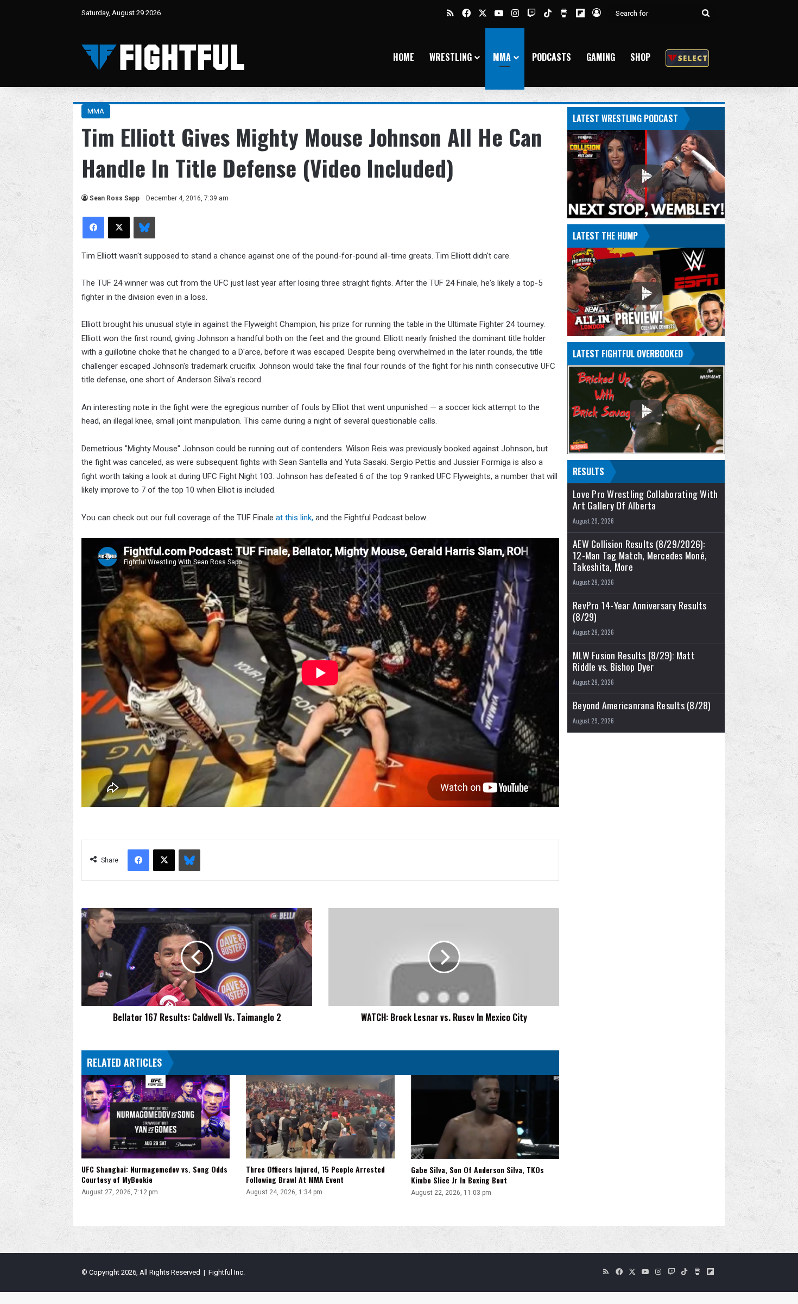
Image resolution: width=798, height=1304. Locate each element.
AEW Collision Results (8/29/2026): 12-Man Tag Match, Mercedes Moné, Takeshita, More (640, 555)
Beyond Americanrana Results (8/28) (642, 705)
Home (403, 57)
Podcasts (551, 57)
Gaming (600, 57)
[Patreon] (687, 57)
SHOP (640, 57)
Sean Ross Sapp (115, 198)
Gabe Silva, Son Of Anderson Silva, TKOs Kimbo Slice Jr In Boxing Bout (477, 1175)
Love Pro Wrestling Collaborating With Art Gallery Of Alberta (645, 499)
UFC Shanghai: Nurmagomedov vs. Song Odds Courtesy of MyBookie (154, 1174)
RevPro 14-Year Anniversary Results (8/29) (640, 611)
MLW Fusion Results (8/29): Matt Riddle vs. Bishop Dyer (634, 661)
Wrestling (450, 57)
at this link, (294, 517)
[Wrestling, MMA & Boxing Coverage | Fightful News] (162, 57)
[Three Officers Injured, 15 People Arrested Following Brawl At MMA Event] (320, 1116)
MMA (502, 57)
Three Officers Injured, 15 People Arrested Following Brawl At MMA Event (315, 1174)
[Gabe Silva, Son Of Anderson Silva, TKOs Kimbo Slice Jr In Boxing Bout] (485, 1116)
